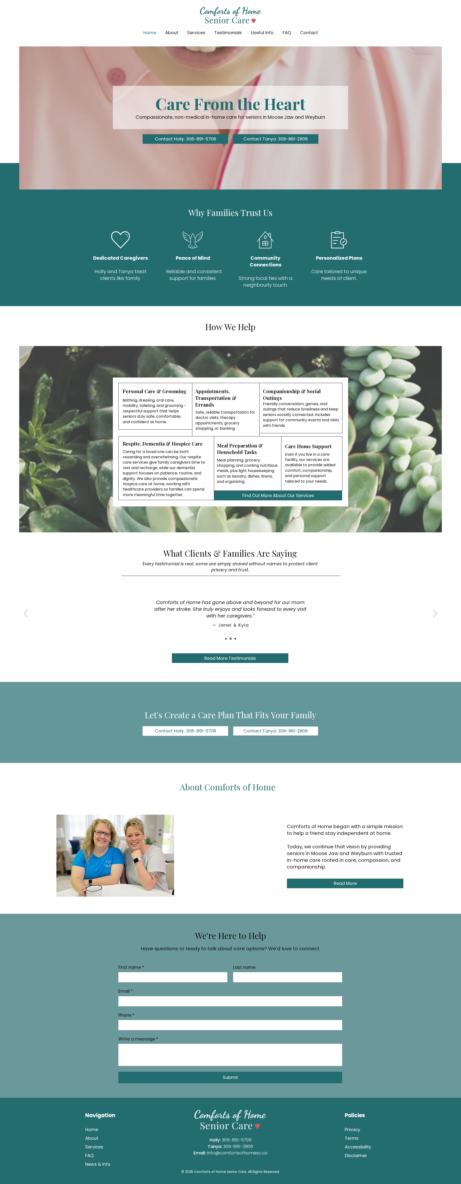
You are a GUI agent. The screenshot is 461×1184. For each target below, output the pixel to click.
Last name (244, 967)
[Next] (435, 614)
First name (131, 967)
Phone (126, 1015)
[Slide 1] (230, 638)
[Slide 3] (235, 639)
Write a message (138, 1039)
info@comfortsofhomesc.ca (237, 1153)
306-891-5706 (236, 1140)
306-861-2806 (238, 1146)
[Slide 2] (226, 638)
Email (125, 991)
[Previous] (26, 614)
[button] (228, 33)
